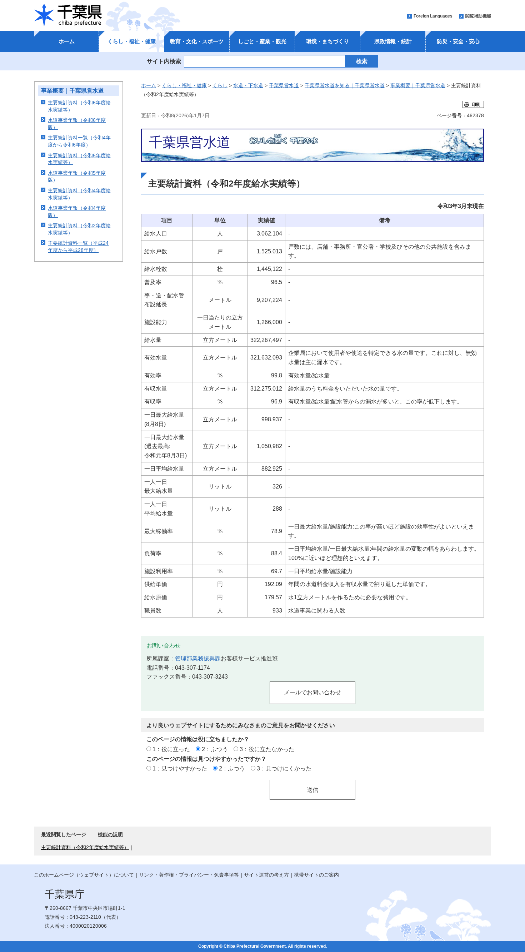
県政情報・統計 (393, 41)
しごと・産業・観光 (262, 41)
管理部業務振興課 (198, 658)
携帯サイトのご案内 (316, 875)
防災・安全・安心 (458, 41)
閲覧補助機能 (478, 16)
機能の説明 (110, 834)
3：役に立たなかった (267, 749)
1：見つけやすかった (179, 768)
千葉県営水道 (284, 85)
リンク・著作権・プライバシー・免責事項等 (189, 875)
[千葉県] (68, 15)
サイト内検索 (164, 61)
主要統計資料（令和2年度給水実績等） (85, 847)
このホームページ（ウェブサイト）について (84, 875)
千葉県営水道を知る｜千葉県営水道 (345, 85)
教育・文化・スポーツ (197, 41)
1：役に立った (171, 749)
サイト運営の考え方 (266, 875)
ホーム (67, 41)
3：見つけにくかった (284, 768)
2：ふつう (215, 749)
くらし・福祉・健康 (132, 41)
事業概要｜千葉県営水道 (72, 90)
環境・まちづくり (327, 41)
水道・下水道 (248, 85)
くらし (220, 85)
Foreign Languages (433, 16)
